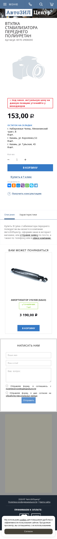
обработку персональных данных (21, 395)
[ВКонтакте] (9, 185)
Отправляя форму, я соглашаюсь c (28, 387)
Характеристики (28, 214)
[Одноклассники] (14, 185)
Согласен (28, 531)
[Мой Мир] (18, 185)
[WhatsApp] (27, 185)
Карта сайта (44, 502)
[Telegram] (36, 185)
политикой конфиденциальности (21, 388)
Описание (9, 214)
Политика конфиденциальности (22, 502)
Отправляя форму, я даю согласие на (28, 394)
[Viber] (23, 185)
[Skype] (31, 185)
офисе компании (42, 237)
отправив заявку (29, 235)
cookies (23, 519)
